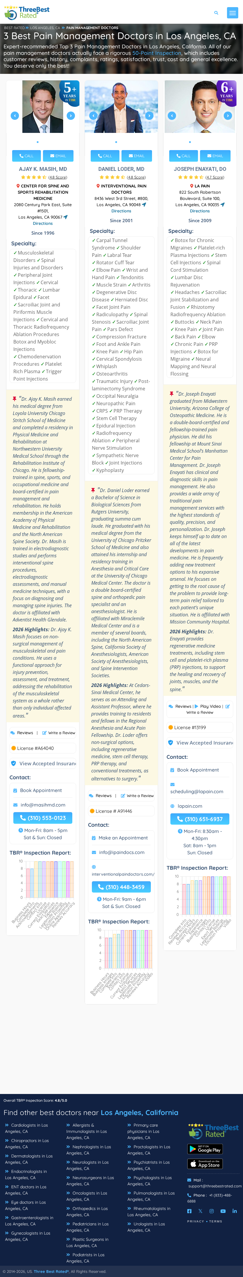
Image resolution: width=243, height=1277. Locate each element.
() (57, 177)
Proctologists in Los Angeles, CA (148, 1150)
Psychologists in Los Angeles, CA (149, 1181)
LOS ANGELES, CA (45, 28)
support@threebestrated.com (215, 1186)
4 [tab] (204, 142)
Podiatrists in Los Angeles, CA (85, 1258)
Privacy (195, 1221)
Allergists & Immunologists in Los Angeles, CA (86, 1131)
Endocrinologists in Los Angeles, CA (26, 1174)
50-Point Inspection (156, 53)
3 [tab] (47, 142)
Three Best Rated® (51, 1271)
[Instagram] (212, 1211)
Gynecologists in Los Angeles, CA (27, 1236)
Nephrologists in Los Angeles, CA (88, 1150)
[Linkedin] (235, 1211)
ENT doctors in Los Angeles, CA (26, 1190)
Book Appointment (41, 790)
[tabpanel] (43, 118)
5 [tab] (209, 142)
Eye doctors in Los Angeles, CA (25, 1205)
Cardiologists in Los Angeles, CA (26, 1128)
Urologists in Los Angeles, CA (146, 1227)
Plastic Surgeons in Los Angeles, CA (87, 1242)
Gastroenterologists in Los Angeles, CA (29, 1221)
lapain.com (190, 806)
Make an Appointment (123, 838)
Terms (216, 1221)
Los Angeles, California (139, 1112)
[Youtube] (223, 1211)
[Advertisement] (121, 1052)
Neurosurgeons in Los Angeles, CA (90, 1181)
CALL (28, 155)
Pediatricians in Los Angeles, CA (87, 1227)
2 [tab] (42, 142)
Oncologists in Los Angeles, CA (86, 1196)
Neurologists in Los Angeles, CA (87, 1165)
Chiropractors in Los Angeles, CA (27, 1143)
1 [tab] (38, 142)
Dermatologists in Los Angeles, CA (29, 1159)
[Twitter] (200, 1211)
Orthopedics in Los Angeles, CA (87, 1211)
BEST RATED (14, 28)
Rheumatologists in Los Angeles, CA (148, 1211)
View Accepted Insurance (44, 763)
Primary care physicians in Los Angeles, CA (143, 1131)
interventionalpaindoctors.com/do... (127, 874)
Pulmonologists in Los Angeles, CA (151, 1196)
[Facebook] (189, 1211)
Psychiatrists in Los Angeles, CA (148, 1165)
